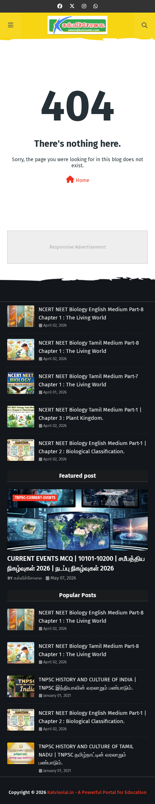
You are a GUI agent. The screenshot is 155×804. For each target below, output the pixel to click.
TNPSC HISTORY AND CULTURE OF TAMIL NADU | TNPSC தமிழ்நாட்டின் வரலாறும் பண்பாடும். (86, 754)
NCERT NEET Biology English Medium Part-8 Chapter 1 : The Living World (91, 313)
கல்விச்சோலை (28, 578)
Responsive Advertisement (77, 247)
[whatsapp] (95, 6)
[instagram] (84, 6)
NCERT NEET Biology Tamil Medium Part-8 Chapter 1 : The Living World (89, 347)
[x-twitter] (72, 6)
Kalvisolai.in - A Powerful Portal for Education (97, 792)
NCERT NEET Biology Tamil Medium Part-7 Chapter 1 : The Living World (88, 380)
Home (81, 180)
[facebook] (59, 6)
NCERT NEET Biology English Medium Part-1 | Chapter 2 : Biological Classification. (92, 447)
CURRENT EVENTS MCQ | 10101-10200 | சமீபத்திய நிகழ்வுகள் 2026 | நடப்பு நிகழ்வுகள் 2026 (76, 563)
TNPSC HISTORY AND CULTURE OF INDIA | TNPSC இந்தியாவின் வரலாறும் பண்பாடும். (87, 683)
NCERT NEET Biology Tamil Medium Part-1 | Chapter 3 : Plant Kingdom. (90, 413)
